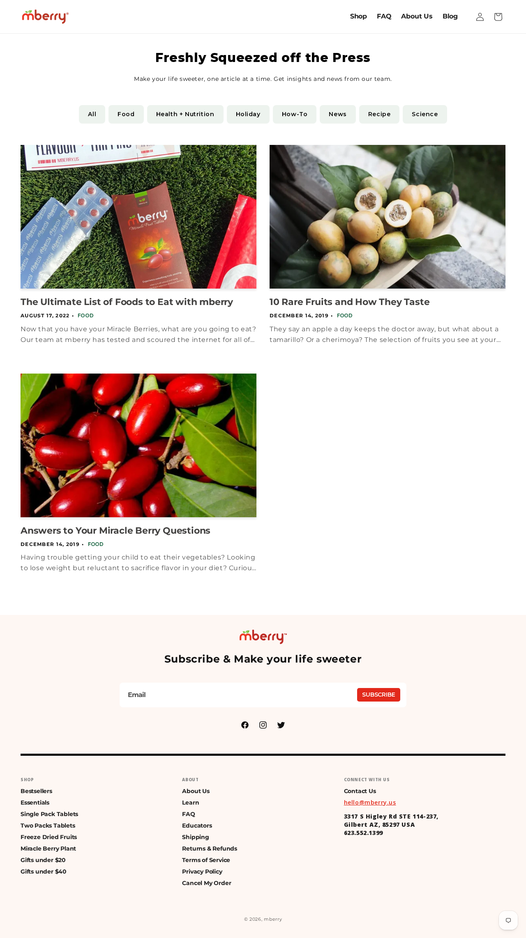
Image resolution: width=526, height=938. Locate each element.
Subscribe (378, 694)
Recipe (379, 114)
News (337, 114)
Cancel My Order (206, 883)
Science (425, 114)
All (92, 114)
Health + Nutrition (185, 114)
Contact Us (360, 791)
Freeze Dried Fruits (49, 837)
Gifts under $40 (44, 871)
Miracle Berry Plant (48, 848)
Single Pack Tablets (49, 814)
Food (126, 114)
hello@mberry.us (370, 802)
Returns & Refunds (209, 848)
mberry (273, 919)
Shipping (195, 837)
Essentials (35, 802)
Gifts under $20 (43, 860)
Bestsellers (36, 791)
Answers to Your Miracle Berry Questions (115, 530)
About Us (195, 791)
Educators (197, 825)
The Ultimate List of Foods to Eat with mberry (127, 301)
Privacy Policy (202, 871)
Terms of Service (206, 860)
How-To (295, 114)
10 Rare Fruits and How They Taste (349, 301)
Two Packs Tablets (48, 825)
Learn (190, 802)
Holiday (248, 114)
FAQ (188, 814)
